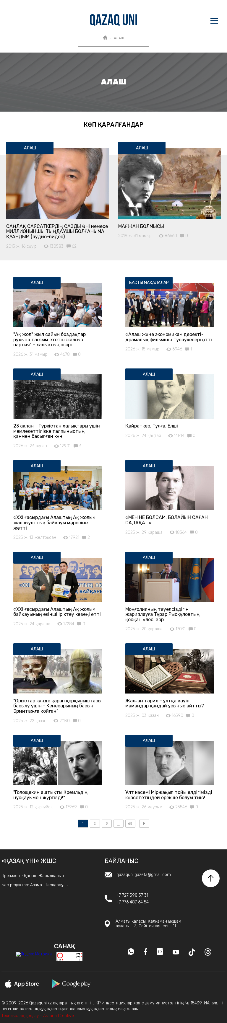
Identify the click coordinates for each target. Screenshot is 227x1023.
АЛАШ (119, 38)
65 (130, 823)
